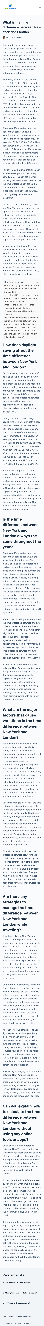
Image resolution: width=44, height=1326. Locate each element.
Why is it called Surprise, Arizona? (17, 1283)
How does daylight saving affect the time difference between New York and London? (21, 288)
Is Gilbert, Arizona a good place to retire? (20, 1293)
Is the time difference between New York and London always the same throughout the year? (21, 298)
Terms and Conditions (24, 1317)
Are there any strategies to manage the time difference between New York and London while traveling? (21, 321)
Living (19, 37)
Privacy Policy (8, 1317)
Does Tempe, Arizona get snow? (16, 1303)
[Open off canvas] (40, 7)
